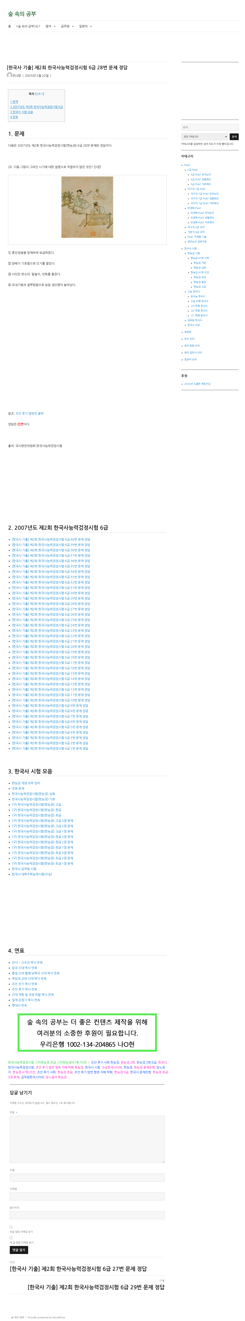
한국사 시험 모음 (21, 112)
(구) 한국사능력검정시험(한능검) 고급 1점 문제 (42, 831)
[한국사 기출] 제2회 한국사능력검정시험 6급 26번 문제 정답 (51, 614)
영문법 (187, 332)
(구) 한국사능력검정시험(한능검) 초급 (36, 815)
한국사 (162, 1062)
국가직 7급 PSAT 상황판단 (205, 198)
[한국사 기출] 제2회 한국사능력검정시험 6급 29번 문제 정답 (51, 598)
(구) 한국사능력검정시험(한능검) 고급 (36, 804)
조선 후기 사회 (46, 1072)
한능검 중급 (200, 282)
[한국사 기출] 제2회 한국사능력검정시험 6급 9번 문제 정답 (50, 705)
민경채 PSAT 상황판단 (202, 217)
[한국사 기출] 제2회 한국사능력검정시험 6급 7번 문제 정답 (50, 716)
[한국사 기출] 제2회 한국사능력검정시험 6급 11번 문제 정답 (51, 694)
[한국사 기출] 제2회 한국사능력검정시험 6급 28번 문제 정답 (51, 603)
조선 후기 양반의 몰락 (30, 413)
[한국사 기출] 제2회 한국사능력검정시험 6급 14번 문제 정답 (51, 678)
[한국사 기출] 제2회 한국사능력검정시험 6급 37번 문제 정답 (51, 555)
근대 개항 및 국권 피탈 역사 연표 (33, 994)
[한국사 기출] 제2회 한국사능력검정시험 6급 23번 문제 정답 (51, 630)
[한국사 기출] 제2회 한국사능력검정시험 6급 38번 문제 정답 (51, 550)
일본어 (83, 26)
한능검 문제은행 (144, 1067)
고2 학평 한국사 (199, 311)
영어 (48, 26)
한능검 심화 (200, 267)
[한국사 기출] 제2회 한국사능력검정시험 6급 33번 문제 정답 (51, 576)
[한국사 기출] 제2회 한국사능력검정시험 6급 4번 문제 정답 (50, 732)
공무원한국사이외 (32, 1077)
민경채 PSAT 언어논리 (202, 213)
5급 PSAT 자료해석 (201, 184)
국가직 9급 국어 (196, 227)
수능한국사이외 (112, 1067)
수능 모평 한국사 (199, 301)
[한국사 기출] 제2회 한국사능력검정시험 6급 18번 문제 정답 (51, 657)
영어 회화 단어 (192, 346)
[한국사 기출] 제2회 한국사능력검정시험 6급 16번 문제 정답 (51, 668)
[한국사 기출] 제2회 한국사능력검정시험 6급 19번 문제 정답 (51, 652)
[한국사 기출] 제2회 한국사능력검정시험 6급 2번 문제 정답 (50, 743)
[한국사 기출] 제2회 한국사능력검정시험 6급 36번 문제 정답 (51, 560)
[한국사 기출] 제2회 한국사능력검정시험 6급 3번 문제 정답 (50, 737)
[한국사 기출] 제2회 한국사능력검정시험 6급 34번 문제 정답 (51, 571)
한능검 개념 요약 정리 (26, 783)
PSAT (187, 165)
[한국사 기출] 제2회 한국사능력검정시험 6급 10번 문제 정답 (51, 700)
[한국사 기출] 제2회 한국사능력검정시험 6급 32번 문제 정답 (51, 582)
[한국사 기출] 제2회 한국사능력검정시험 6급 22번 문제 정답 (51, 635)
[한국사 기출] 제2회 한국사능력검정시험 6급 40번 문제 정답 (51, 539)
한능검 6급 (121, 1072)
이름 (12, 1170)
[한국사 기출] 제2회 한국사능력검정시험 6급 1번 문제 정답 (50, 748)
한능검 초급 (65, 1072)
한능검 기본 (200, 263)
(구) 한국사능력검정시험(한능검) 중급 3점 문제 (42, 836)
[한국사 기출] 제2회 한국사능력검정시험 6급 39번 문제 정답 (51, 544)
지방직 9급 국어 (196, 232)
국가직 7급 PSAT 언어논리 (205, 194)
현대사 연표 (19, 1005)
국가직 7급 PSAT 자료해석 (205, 203)
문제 (14, 101)
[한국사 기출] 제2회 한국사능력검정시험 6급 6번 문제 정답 (50, 721)
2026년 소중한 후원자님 (197, 384)
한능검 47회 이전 (24, 1072)
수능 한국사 (194, 291)
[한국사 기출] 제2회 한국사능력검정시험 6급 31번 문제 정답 (51, 587)
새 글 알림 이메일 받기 (21, 1242)
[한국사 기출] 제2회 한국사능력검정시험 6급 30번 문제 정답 (51, 593)
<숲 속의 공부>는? (28, 26)
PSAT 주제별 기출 (197, 237)
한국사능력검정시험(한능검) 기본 (33, 799)
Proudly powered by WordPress (46, 1317)
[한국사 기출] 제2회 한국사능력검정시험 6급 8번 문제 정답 (50, 710)
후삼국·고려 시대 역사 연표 (29, 978)
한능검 (128, 1067)
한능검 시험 (194, 253)
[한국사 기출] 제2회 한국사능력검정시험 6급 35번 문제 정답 (51, 566)
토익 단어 (189, 339)
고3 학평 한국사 (199, 306)
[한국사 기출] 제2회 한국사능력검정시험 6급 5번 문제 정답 (50, 727)
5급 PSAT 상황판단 (201, 179)
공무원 (65, 26)
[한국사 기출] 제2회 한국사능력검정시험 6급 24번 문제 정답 (51, 625)
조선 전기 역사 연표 (24, 983)
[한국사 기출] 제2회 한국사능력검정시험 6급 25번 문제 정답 (51, 619)
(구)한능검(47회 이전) (72, 1062)
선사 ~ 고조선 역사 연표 (27, 962)
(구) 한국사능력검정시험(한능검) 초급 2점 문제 (42, 858)
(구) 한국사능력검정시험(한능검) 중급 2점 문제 (42, 842)
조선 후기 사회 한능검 (105, 1062)
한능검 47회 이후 (200, 258)
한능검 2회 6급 (146, 1062)
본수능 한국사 (198, 296)
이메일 (13, 1189)
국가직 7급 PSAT (197, 189)
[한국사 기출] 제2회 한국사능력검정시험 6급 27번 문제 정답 (51, 609)
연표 (14, 117)
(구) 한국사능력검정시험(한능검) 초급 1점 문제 (42, 863)
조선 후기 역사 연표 (24, 989)
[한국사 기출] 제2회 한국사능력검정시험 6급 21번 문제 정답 (51, 641)
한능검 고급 (200, 287)
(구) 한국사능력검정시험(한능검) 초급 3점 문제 (42, 852)
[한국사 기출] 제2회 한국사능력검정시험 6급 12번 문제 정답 (51, 689)
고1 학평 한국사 (199, 315)
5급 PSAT (193, 170)
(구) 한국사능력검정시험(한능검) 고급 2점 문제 (42, 826)
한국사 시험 (92, 1067)
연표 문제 (18, 788)
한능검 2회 (128, 1062)
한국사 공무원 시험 (24, 868)
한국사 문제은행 (140, 1072)
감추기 (39, 94)
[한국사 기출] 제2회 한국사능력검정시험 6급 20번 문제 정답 (51, 646)
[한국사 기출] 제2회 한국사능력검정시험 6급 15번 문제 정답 (51, 673)
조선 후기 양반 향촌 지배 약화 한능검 (59, 1067)
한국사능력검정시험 (21, 1062)
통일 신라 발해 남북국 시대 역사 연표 (36, 973)
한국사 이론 (194, 325)
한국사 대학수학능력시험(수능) (32, 874)
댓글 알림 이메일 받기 (21, 1232)
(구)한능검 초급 (46, 1062)
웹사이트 (15, 1208)
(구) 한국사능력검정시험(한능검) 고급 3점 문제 (42, 820)
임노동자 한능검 (56, 1077)
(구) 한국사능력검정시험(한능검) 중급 (36, 809)
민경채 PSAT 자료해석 (202, 222)
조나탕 (16, 75)
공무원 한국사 (195, 320)
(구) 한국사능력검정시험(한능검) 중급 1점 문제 (42, 847)
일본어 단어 (190, 359)
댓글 (14, 1112)
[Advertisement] (88, 50)
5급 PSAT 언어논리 (201, 174)
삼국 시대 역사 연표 (24, 967)
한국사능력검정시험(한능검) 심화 (33, 793)
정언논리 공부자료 (197, 241)
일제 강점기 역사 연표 (26, 1000)
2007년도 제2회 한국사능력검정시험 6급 (36, 106)
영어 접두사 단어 (193, 352)
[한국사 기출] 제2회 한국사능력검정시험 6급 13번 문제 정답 (51, 684)
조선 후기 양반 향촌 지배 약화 (93, 1072)
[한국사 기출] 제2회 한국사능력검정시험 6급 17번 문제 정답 (51, 662)
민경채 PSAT (194, 208)
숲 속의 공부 (22, 14)
